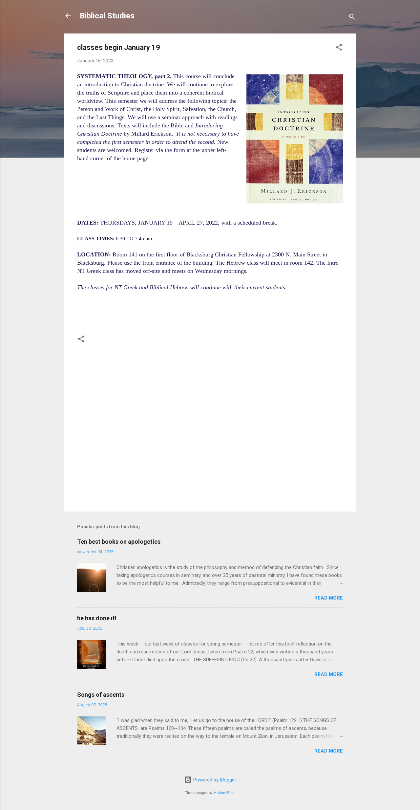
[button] (339, 48)
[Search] (352, 18)
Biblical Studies (107, 15)
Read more (328, 598)
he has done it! (96, 618)
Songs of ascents (100, 694)
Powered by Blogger (214, 780)
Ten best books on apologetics (118, 541)
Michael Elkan (224, 793)
